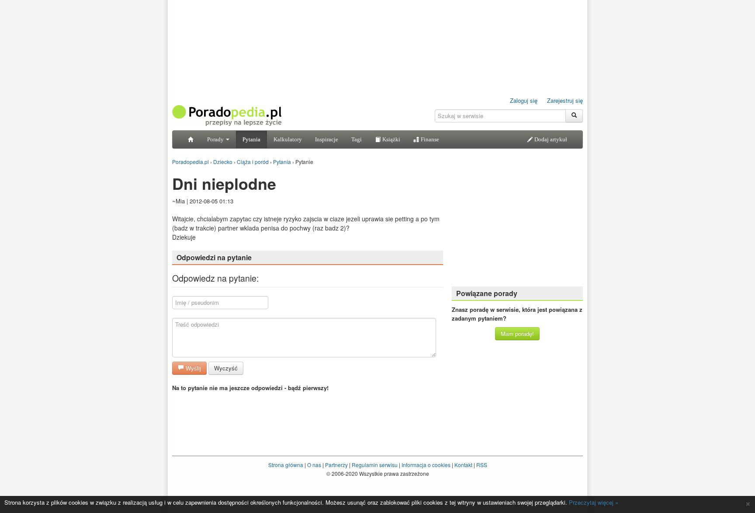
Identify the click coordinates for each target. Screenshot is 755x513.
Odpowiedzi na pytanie (214, 257)
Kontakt (463, 464)
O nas (314, 464)
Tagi (356, 139)
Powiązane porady (486, 293)
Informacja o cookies (426, 464)
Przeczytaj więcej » (593, 502)
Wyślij (192, 368)
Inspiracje (326, 139)
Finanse (429, 139)
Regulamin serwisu (375, 464)
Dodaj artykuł (550, 139)
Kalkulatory (288, 139)
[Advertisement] (517, 225)
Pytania (251, 139)
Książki (390, 139)
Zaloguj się (523, 100)
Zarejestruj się (565, 100)
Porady (216, 139)
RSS (481, 464)
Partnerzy (336, 464)
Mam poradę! (517, 333)
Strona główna (285, 464)
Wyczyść (226, 368)
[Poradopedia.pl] (226, 115)
